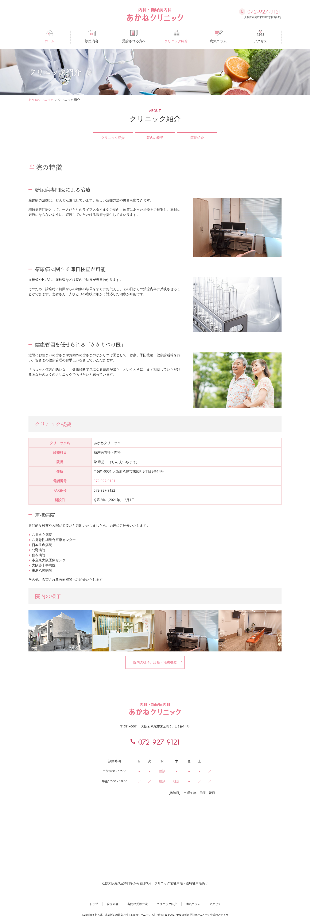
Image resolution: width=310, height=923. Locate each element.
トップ (93, 904)
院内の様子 (155, 137)
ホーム (49, 41)
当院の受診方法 (137, 904)
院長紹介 (197, 137)
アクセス (260, 41)
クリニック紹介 (176, 41)
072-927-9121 (104, 480)
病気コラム (218, 41)
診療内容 (91, 41)
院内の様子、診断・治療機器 (155, 662)
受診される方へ (134, 41)
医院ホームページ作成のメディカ (209, 914)
